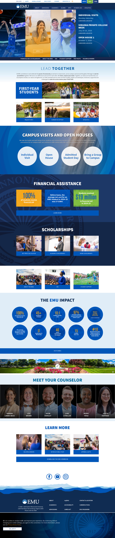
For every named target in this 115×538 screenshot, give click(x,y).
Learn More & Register (85, 21)
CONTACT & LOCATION (86, 500)
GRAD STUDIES (47, 1)
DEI (56, 59)
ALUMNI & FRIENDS (36, 1)
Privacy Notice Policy (14, 525)
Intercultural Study (57, 452)
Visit (90, 1)
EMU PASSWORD (84, 509)
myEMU (27, 1)
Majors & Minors (88, 59)
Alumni (63, 8)
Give (95, 1)
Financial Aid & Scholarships (30, 59)
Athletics (88, 8)
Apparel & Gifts (86, 452)
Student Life (78, 8)
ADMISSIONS (53, 509)
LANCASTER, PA (66, 1)
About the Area (48, 59)
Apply (84, 1)
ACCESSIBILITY (68, 505)
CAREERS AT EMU (85, 505)
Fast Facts (77, 59)
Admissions (45, 8)
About (37, 8)
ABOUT (51, 500)
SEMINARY (56, 1)
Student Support (65, 59)
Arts (69, 8)
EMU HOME (19, 1)
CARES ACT (67, 509)
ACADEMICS (52, 505)
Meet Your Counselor (57, 380)
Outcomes (57, 351)
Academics (55, 8)
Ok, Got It (12, 529)
